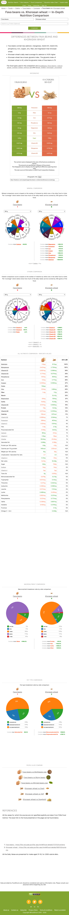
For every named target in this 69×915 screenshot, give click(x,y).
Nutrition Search (13, 2)
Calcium (3, 433)
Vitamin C (4, 458)
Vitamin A (36, 344)
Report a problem (60, 910)
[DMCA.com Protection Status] (34, 895)
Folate (3, 386)
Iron (2, 380)
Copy (39, 177)
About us (6, 910)
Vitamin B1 (4, 370)
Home (3, 8)
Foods (10, 8)
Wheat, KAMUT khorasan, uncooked (49, 67)
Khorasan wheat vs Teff (34, 794)
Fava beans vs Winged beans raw (34, 783)
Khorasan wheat (59, 8)
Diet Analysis (24, 2)
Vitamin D (36, 342)
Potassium (4, 420)
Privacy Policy (33, 910)
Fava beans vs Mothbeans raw (34, 772)
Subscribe (36, 5)
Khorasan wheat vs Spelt (34, 788)
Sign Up (44, 5)
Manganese (5, 367)
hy (38, 906)
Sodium (35, 263)
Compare (36, 8)
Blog (29, 5)
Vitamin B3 (4, 373)
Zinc (2, 389)
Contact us (14, 910)
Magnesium (5, 398)
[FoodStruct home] (4, 3)
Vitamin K (4, 436)
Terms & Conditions (46, 910)
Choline (3, 439)
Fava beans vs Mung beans (34, 777)
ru (34, 906)
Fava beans (27, 8)
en (31, 906)
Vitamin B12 (36, 346)
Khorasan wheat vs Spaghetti (34, 799)
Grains (17, 8)
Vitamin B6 (4, 411)
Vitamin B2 (4, 417)
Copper (3, 383)
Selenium (4, 364)
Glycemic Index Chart (51, 2)
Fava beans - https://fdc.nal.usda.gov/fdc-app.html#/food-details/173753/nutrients (35, 845)
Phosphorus (5, 377)
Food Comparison (36, 2)
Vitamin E (4, 423)
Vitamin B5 (4, 405)
